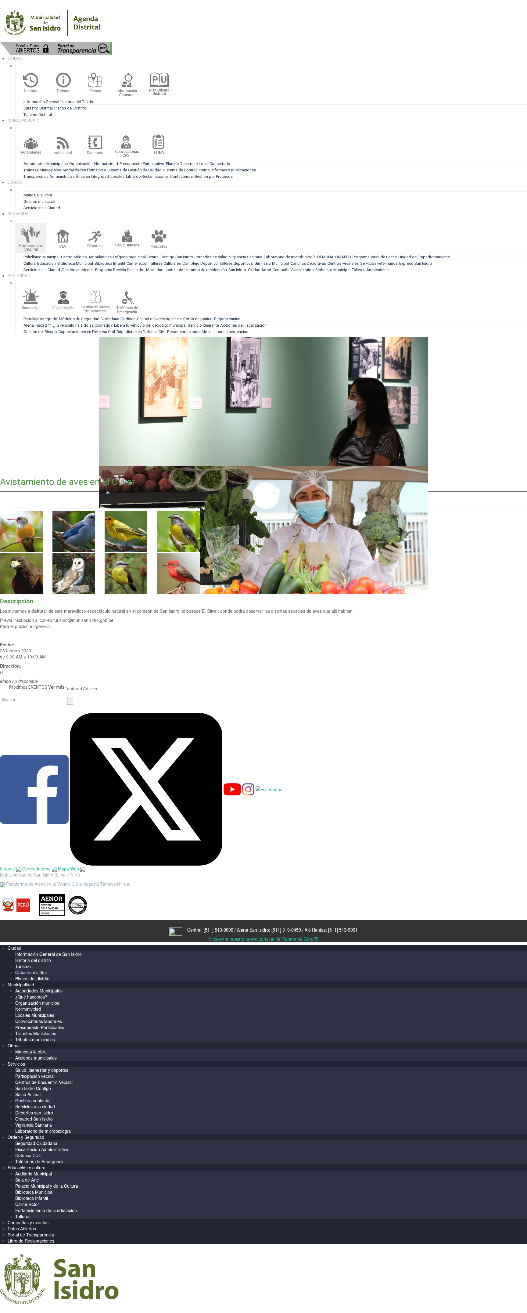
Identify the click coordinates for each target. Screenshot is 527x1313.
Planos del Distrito (70, 108)
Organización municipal (37, 1003)
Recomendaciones (184, 331)
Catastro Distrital (38, 108)
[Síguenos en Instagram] (248, 789)
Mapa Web (69, 869)
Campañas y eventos (28, 1222)
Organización (81, 163)
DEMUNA (325, 257)
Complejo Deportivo (200, 263)
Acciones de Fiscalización (243, 325)
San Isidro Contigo (33, 1088)
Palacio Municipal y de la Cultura (46, 1186)
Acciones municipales (36, 1058)
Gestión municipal (39, 201)
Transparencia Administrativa (49, 176)
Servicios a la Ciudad (41, 208)
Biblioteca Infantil (110, 263)
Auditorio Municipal (33, 1174)
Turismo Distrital (37, 114)
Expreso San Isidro (415, 263)
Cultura (29, 263)
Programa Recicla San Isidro (120, 269)
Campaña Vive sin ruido (293, 269)
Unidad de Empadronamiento (424, 257)
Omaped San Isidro (34, 1119)
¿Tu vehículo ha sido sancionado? (83, 325)
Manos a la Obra (37, 195)
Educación (46, 263)
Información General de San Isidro (48, 954)
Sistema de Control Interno (186, 170)
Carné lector (137, 263)
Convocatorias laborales (38, 1021)
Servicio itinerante (204, 325)
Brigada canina (227, 319)
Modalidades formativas (84, 170)
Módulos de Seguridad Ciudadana (89, 319)
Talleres (22, 1216)
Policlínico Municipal (41, 257)
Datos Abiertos (22, 1228)
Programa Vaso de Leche (375, 257)
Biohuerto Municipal (332, 269)
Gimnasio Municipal (271, 263)
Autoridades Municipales (45, 163)
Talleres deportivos (236, 263)
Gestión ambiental (78, 269)
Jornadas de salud (211, 257)
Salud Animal (28, 1094)
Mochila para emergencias (225, 331)
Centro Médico (74, 257)
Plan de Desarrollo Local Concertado (198, 163)
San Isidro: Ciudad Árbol (249, 269)
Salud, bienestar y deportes (41, 1070)
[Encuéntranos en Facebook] (34, 789)
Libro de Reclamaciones (147, 176)
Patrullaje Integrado (40, 319)
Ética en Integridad (92, 176)
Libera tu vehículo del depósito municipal (150, 325)
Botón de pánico (198, 319)
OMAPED (343, 257)
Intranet (8, 869)
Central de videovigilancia (159, 319)
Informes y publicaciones (233, 170)
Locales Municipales (34, 1015)
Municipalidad (21, 984)
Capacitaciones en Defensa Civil (87, 331)
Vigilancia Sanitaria (245, 257)
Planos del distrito (32, 978)
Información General (41, 101)
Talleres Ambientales (370, 269)
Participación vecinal (35, 1076)
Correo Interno (37, 869)
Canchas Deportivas (308, 263)
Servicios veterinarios (379, 263)
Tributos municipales (35, 1039)
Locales (117, 176)
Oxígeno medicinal (129, 257)
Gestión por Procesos (213, 176)
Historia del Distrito (78, 101)
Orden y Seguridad (26, 1137)
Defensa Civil (28, 1155)
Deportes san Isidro (34, 1113)
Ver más (56, 687)
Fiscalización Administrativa (41, 1149)
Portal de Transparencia (31, 1235)
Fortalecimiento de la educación (46, 1210)
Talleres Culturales (165, 263)
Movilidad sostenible (164, 269)
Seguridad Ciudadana (36, 1143)
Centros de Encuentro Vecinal (44, 1082)
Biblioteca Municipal (75, 263)
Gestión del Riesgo (40, 331)
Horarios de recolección (206, 269)
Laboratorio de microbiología (290, 257)
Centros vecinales (343, 263)
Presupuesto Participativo (142, 163)
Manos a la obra (31, 1052)
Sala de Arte (27, 1180)
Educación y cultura (26, 1167)
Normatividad (106, 163)
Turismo (23, 966)
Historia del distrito (33, 960)
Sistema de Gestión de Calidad (134, 170)
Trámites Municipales (42, 170)
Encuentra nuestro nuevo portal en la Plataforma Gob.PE (264, 938)
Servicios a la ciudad (35, 1106)
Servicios (16, 1064)
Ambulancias (100, 257)
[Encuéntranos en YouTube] (232, 789)
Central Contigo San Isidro (170, 257)
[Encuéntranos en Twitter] (146, 789)
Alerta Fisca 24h (37, 325)
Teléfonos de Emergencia (40, 1161)
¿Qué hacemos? (31, 997)
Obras (14, 1045)
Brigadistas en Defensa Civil (141, 331)
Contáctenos (181, 176)
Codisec (128, 319)
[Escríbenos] (269, 789)
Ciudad (14, 948)
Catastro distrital (31, 972)
